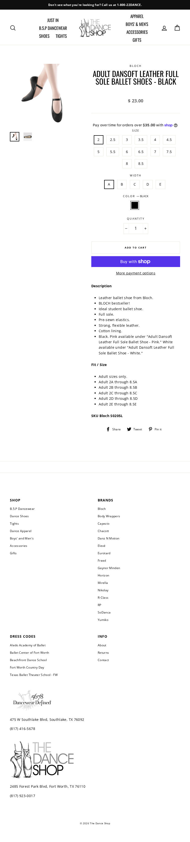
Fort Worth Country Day (27, 667)
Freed (102, 560)
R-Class (103, 597)
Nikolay (103, 590)
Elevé (102, 546)
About (102, 645)
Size (136, 130)
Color (135, 196)
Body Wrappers (109, 516)
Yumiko (103, 620)
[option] (95, 4)
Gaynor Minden (109, 568)
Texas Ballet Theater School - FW (34, 675)
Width (135, 175)
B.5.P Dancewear (53, 28)
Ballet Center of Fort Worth (29, 652)
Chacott (103, 531)
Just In (53, 20)
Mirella (103, 583)
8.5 (140, 163)
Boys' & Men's (137, 24)
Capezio (103, 523)
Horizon (103, 575)
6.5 (140, 151)
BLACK (134, 205)
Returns (103, 652)
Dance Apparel (21, 531)
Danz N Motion (108, 538)
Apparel (137, 16)
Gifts (137, 40)
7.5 (169, 151)
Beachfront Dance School (28, 660)
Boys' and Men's (22, 538)
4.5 (169, 139)
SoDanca (104, 612)
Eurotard (104, 553)
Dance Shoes (19, 516)
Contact (103, 660)
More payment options (135, 273)
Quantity (135, 218)
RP (99, 605)
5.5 (112, 151)
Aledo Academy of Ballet (28, 645)
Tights (61, 36)
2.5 (112, 139)
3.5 (140, 139)
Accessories (137, 32)
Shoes (44, 36)
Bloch (102, 509)
